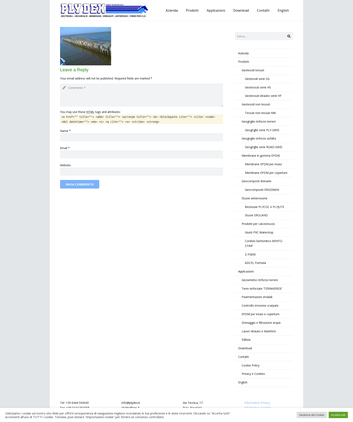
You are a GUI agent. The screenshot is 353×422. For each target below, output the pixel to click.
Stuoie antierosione (254, 198)
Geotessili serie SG (257, 79)
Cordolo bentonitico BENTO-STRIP (264, 243)
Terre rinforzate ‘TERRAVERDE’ (262, 288)
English (242, 382)
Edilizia (246, 340)
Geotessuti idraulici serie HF (263, 96)
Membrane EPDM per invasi (263, 164)
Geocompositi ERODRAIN (262, 190)
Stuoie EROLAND (256, 215)
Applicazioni (246, 271)
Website (65, 165)
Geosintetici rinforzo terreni (260, 280)
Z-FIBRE (250, 254)
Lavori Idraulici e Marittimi (259, 331)
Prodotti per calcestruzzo (258, 224)
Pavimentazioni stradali (257, 297)
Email (63, 148)
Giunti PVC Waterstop (259, 232)
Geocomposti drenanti (256, 181)
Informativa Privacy (257, 403)
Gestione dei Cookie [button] (311, 415)
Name (64, 131)
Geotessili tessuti (253, 70)
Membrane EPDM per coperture (266, 173)
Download (245, 348)
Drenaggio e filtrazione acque (261, 323)
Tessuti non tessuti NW (260, 113)
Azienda (243, 53)
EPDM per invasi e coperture (260, 314)
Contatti (243, 357)
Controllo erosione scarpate (260, 305)
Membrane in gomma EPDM (261, 155)
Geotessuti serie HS (258, 87)
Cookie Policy (250, 365)
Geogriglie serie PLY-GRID (262, 130)
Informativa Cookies (257, 408)
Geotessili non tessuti (256, 104)
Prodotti (243, 62)
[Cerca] (289, 36)
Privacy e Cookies (253, 374)
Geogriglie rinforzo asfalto (259, 138)
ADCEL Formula (255, 263)
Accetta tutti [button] (338, 415)
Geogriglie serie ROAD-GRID (263, 147)
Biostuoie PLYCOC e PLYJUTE (264, 207)
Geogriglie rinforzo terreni (259, 121)
